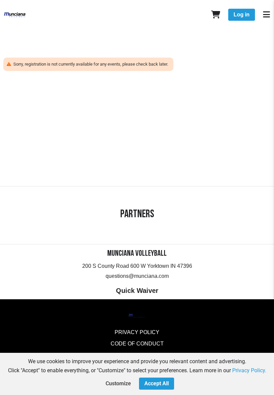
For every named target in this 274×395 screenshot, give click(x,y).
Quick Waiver (137, 290)
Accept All (156, 383)
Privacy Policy (137, 332)
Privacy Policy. (249, 370)
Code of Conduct (137, 343)
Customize (118, 383)
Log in (242, 14)
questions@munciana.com (137, 276)
